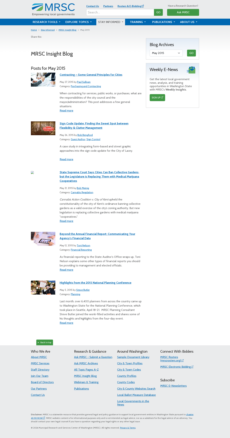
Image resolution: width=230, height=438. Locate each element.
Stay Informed (48, 30)
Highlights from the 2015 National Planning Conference (95, 282)
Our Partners (39, 388)
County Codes (126, 382)
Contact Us (92, 6)
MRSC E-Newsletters (173, 385)
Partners (108, 6)
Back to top (45, 342)
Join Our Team (39, 376)
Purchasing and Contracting (86, 86)
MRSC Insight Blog (67, 30)
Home (34, 30)
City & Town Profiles (129, 363)
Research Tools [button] (45, 22)
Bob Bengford (85, 135)
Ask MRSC (183, 12)
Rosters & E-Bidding (129, 6)
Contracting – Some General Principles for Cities (91, 74)
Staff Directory (40, 369)
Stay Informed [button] (109, 22)
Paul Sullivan (84, 82)
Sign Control (93, 139)
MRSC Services (40, 363)
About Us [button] (187, 22)
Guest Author (78, 139)
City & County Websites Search (136, 388)
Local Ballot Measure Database (136, 395)
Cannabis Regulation (82, 192)
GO (158, 12)
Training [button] (137, 22)
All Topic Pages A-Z (86, 369)
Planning (75, 294)
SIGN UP (156, 97)
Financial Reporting (81, 249)
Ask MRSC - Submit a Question (93, 357)
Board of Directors (42, 382)
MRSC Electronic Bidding (175, 366)
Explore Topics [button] (77, 22)
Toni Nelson (83, 245)
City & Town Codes (129, 369)
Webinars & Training (86, 382)
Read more (66, 110)
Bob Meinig (83, 188)
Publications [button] (162, 22)
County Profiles (126, 376)
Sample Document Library (133, 357)
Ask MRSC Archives (86, 363)
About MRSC (39, 357)
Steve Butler (83, 290)
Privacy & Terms (127, 427)
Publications (81, 388)
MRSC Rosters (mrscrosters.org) (170, 358)
